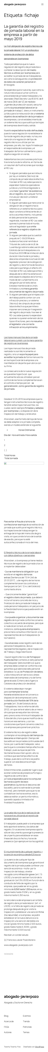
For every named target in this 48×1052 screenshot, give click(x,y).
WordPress (39, 1046)
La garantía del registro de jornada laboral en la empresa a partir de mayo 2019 (24, 32)
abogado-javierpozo (15, 4)
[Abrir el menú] (42, 4)
